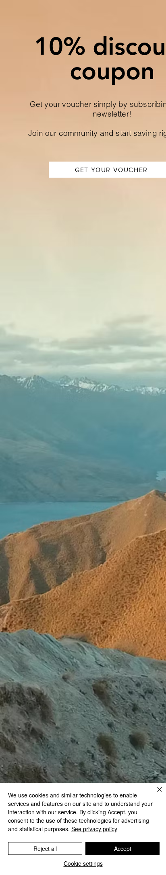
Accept (122, 848)
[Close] (154, 794)
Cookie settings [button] (83, 863)
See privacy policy (94, 829)
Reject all (45, 848)
